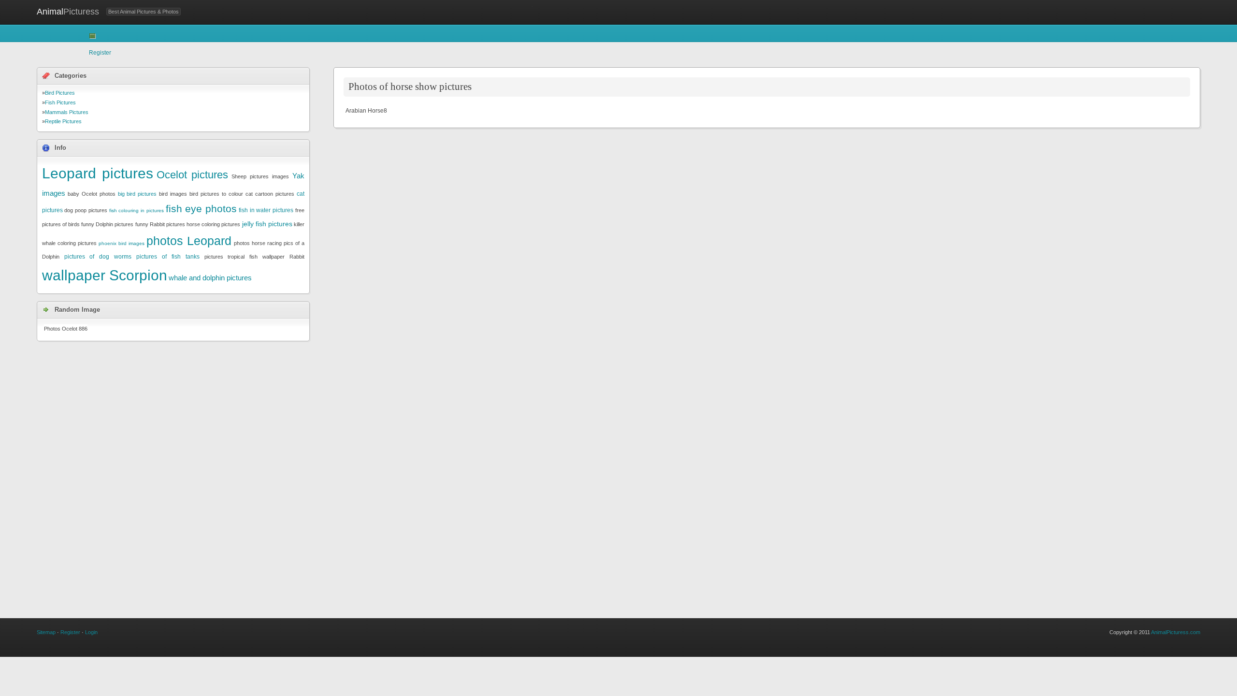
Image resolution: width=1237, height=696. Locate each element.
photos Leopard (188, 240)
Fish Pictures (60, 102)
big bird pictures (137, 194)
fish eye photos (201, 208)
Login (91, 632)
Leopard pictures (97, 173)
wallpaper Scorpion (104, 275)
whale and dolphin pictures (210, 278)
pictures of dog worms (98, 256)
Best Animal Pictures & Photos (143, 11)
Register (100, 52)
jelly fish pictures (267, 224)
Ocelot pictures (193, 175)
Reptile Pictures (63, 121)
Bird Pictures (60, 93)
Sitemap (46, 632)
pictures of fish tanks (168, 256)
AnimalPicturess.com (1175, 632)
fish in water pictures (266, 210)
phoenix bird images (121, 243)
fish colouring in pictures (136, 210)
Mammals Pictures (66, 112)
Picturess (68, 11)
